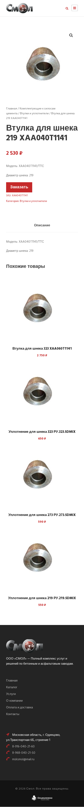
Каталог (11, 687)
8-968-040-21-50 (23, 752)
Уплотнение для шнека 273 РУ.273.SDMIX (42, 515)
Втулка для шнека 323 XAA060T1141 (42, 348)
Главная (11, 108)
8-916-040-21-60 (23, 746)
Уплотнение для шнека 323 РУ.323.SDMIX (42, 432)
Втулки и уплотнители (34, 113)
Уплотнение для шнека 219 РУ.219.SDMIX (42, 598)
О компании (14, 700)
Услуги (11, 694)
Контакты (12, 714)
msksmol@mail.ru (23, 759)
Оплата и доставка (19, 707)
